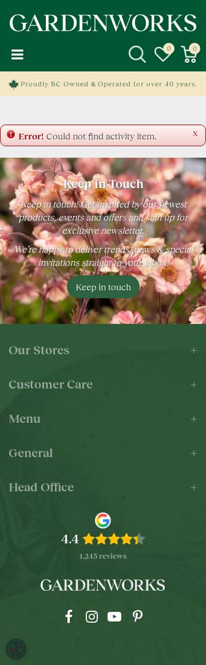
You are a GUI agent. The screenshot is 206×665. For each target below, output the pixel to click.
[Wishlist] (163, 54)
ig (91, 616)
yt (114, 616)
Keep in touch (103, 286)
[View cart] (188, 54)
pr (137, 616)
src (137, 54)
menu (17, 54)
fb (68, 616)
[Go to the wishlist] (163, 54)
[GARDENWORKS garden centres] (103, 22)
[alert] (16, 649)
